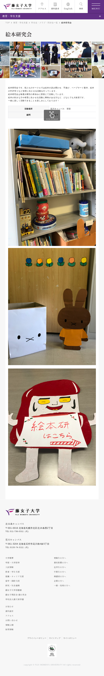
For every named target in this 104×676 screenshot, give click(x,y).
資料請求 (9, 611)
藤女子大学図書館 (13, 590)
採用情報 (9, 629)
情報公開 (9, 625)
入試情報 (9, 567)
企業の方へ (59, 580)
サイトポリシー (70, 638)
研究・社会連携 (12, 585)
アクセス (9, 615)
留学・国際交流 (12, 580)
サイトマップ (55, 638)
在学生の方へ (60, 567)
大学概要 (9, 558)
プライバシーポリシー (36, 638)
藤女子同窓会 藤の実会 (16, 594)
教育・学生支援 (20, 23)
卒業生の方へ (60, 571)
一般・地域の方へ (62, 585)
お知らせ (9, 606)
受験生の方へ (60, 558)
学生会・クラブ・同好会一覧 (44, 23)
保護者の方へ (60, 576)
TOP (7, 23)
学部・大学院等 (12, 562)
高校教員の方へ (61, 562)
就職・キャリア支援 (14, 576)
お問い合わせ (11, 620)
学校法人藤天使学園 (14, 599)
